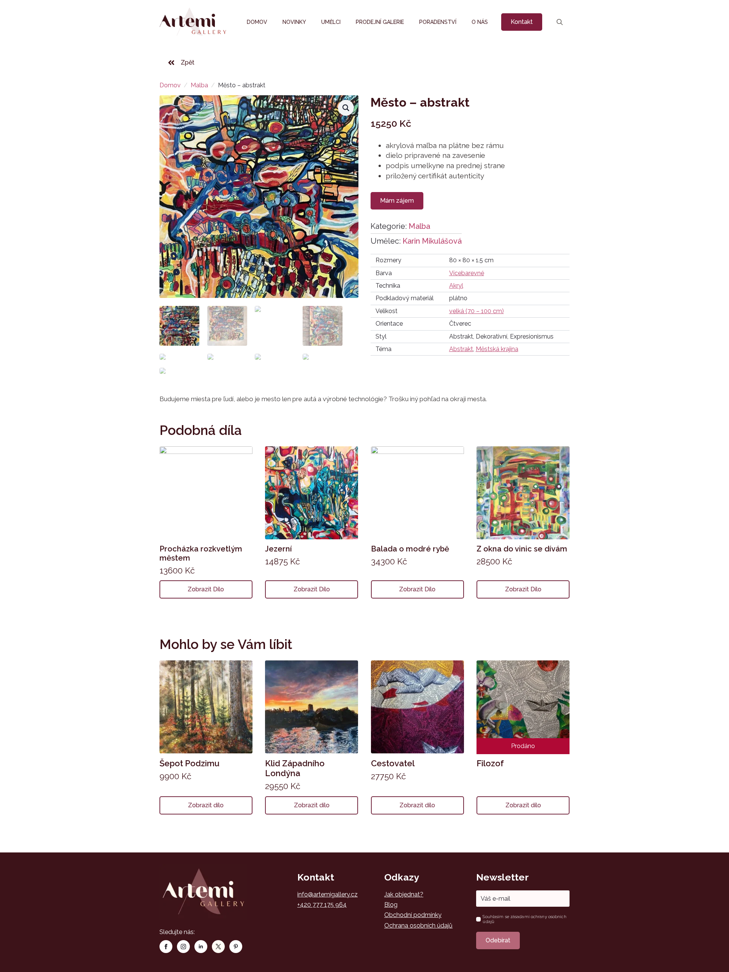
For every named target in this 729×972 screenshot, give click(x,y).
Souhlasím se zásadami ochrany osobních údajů (524, 919)
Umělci (331, 22)
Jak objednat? (403, 894)
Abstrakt (461, 349)
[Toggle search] (560, 22)
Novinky (294, 22)
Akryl (456, 285)
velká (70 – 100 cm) (476, 311)
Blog (391, 904)
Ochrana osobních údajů (418, 925)
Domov (257, 22)
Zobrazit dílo (206, 589)
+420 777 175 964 (322, 904)
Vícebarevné (466, 273)
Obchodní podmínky (413, 914)
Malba (199, 85)
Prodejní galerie (380, 22)
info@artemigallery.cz (327, 894)
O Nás (480, 22)
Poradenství (437, 22)
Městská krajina (497, 349)
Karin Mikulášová (432, 241)
